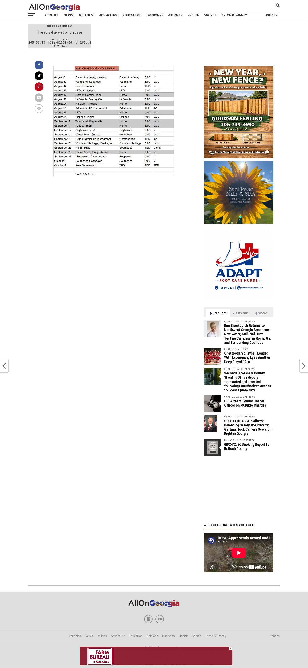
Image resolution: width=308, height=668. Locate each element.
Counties (51, 15)
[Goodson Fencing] (238, 156)
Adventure (108, 15)
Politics (86, 15)
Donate (271, 15)
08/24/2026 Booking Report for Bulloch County (247, 446)
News (68, 15)
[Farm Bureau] (156, 664)
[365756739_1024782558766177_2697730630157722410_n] (113, 178)
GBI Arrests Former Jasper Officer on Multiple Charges (245, 403)
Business (175, 15)
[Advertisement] (238, 489)
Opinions (153, 15)
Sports (210, 15)
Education (131, 15)
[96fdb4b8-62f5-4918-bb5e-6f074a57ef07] (238, 222)
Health (193, 15)
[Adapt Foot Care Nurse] (238, 298)
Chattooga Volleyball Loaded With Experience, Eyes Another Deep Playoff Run (247, 357)
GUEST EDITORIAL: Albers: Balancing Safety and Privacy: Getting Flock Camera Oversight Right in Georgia (248, 427)
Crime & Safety (234, 15)
